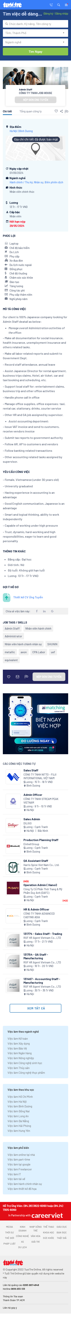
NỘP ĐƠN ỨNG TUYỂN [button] (35, 99)
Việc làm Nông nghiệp (21, 1058)
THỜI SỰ (9, 1232)
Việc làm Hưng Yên (19, 1130)
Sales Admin (31, 819)
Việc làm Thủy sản (19, 1068)
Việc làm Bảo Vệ (17, 1048)
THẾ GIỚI (9, 1237)
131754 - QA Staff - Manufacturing (35, 956)
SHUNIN (52, 644)
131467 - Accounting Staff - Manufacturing (41, 980)
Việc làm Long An (18, 1116)
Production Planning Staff (40, 840)
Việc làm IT (14, 1174)
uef (53, 652)
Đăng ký (48, 13)
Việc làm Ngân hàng (20, 1053)
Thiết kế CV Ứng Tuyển (28, 597)
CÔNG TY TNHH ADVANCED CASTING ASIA (39, 915)
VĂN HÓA (35, 1236)
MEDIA (9, 1226)
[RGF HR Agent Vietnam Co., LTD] (13, 940)
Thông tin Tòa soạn (13, 1296)
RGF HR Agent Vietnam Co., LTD (42, 937)
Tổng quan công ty (31, 111)
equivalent (11, 660)
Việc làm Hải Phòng (19, 1125)
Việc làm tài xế (16, 1179)
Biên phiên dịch (54, 182)
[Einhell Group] (13, 846)
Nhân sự (38, 182)
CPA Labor (38, 652)
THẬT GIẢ (61, 1237)
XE (22, 1241)
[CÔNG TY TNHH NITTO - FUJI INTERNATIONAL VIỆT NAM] (13, 777)
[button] (59, 4)
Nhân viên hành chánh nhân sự (23, 644)
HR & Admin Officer (36, 909)
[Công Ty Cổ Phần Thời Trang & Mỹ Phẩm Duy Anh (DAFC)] (13, 888)
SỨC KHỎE (48, 1237)
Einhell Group (31, 844)
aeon (24, 652)
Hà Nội (13, 131)
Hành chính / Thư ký (21, 182)
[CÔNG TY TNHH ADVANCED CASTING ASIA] (13, 916)
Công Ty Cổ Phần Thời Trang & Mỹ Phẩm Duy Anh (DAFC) (42, 891)
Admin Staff (12, 628)
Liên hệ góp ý (10, 1307)
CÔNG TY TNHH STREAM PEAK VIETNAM (41, 800)
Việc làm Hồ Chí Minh (20, 1096)
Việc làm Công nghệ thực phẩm (26, 1072)
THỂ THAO (48, 1226)
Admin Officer (32, 794)
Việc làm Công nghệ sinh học (25, 1063)
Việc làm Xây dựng (19, 1043)
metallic (10, 652)
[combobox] (35, 24)
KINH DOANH (22, 1228)
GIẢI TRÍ (35, 1241)
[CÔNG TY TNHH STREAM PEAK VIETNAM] (13, 801)
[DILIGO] (13, 825)
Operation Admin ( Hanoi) (40, 885)
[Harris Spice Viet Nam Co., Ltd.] (13, 867)
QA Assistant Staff (35, 860)
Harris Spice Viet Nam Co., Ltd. (41, 865)
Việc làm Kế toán (18, 1038)
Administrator (13, 636)
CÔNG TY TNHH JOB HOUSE (35, 93)
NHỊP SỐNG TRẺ (36, 1228)
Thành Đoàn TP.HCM (14, 1300)
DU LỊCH (22, 1247)
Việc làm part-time (19, 1159)
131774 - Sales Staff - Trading (42, 933)
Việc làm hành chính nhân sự (25, 1184)
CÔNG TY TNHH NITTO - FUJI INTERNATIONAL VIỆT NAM (39, 776)
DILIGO (27, 823)
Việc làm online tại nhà (21, 1154)
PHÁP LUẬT (9, 1243)
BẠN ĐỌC (62, 1232)
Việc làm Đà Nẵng (18, 1121)
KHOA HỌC (48, 1232)
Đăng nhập (61, 13)
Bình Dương (26, 131)
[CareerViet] (47, 1215)
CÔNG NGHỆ (22, 1236)
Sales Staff (30, 770)
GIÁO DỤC (62, 1226)
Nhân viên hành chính (38, 628)
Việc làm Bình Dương (20, 1106)
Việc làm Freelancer (20, 1169)
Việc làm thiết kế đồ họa (22, 1188)
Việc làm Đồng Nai (19, 1111)
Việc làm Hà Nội (17, 1101)
